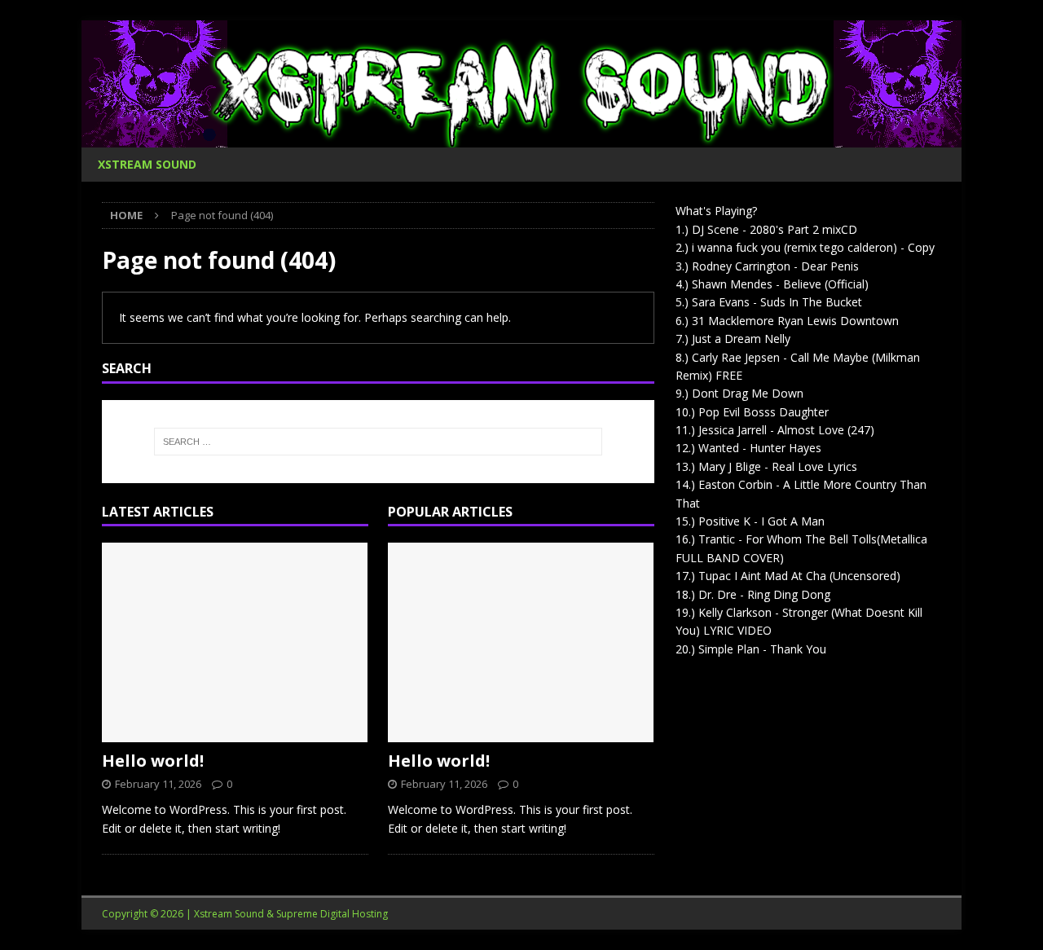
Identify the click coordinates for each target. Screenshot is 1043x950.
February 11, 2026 (158, 783)
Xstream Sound (147, 164)
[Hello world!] (235, 642)
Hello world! (153, 761)
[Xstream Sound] (521, 138)
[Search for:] (378, 441)
